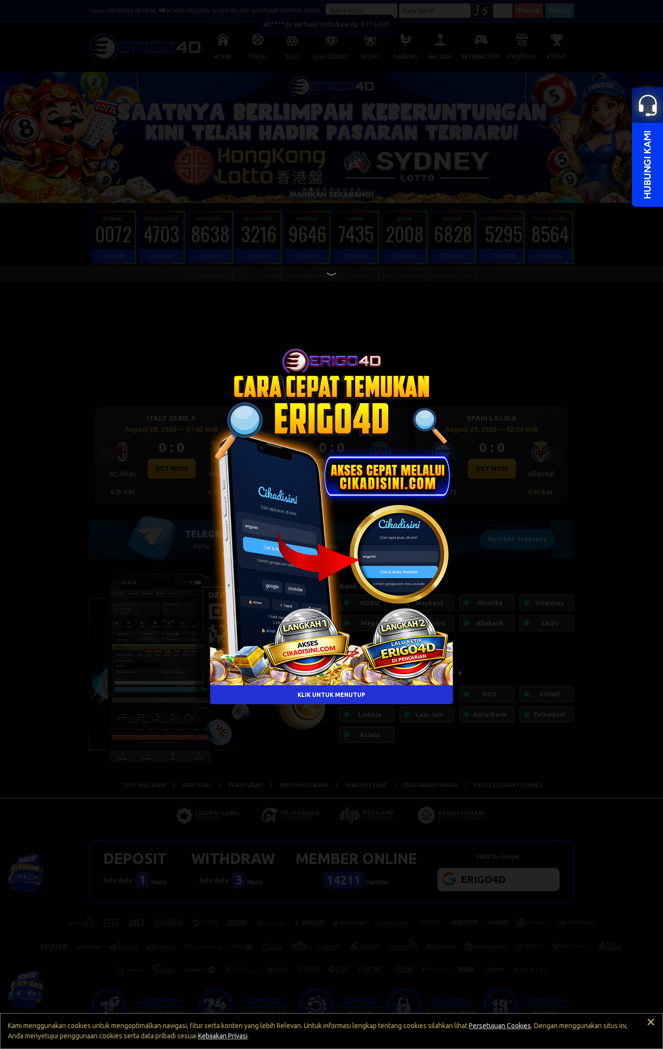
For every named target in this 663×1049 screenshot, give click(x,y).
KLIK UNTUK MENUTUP (331, 695)
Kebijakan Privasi (223, 1036)
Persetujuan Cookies (500, 1026)
